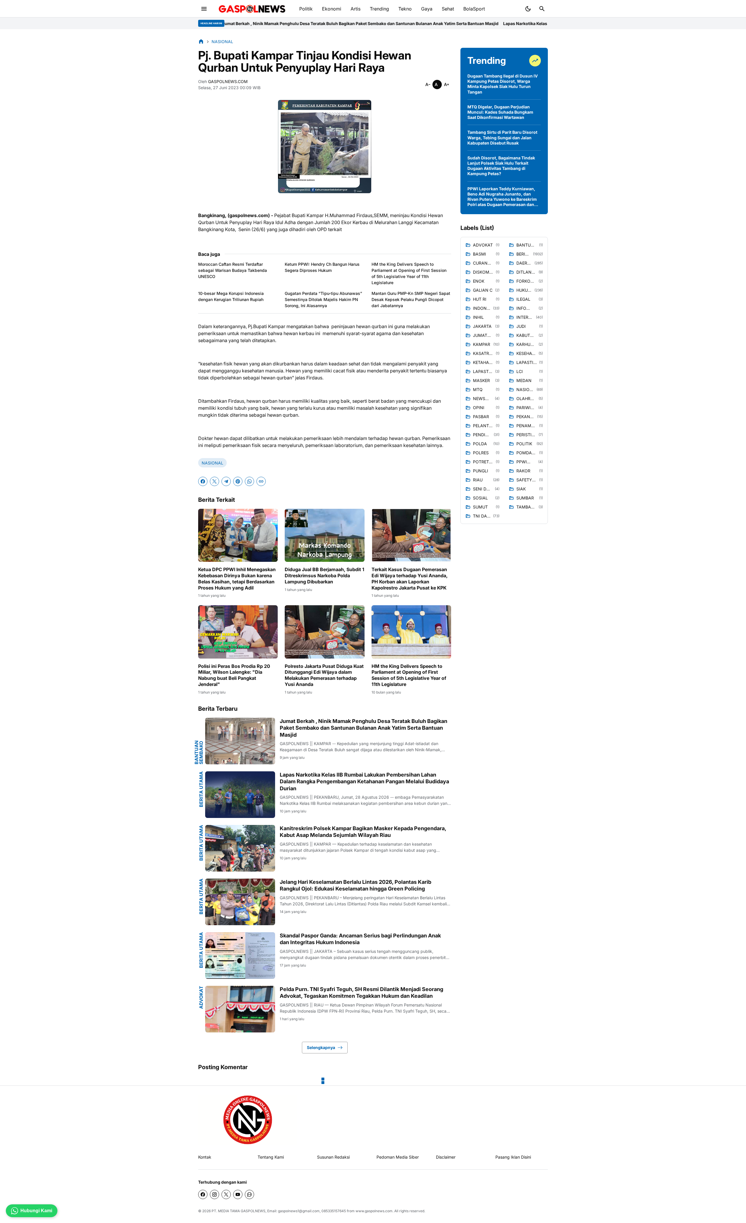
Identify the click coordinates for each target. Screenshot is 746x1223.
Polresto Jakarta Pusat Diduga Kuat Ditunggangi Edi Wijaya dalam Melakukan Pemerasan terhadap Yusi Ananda (324, 675)
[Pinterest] (237, 481)
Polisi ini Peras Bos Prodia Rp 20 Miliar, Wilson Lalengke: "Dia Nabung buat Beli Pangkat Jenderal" (234, 675)
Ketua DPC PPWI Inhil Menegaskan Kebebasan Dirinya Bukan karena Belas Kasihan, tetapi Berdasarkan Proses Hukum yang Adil (237, 578)
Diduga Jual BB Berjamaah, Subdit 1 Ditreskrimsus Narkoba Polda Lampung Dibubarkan (324, 575)
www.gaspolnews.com (374, 1211)
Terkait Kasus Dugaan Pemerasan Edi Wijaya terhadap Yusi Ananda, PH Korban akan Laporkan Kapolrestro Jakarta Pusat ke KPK (410, 578)
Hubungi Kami (36, 1210)
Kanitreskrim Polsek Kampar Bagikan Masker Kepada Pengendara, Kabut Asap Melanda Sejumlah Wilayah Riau (363, 831)
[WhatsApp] (249, 481)
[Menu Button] (204, 9)
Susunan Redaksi (333, 1157)
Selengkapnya (321, 1047)
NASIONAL (212, 462)
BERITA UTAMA (201, 789)
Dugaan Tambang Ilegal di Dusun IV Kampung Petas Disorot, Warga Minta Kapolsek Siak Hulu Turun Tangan (502, 83)
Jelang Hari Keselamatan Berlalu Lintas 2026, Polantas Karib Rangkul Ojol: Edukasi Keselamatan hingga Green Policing (355, 885)
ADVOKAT (201, 997)
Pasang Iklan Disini (513, 1157)
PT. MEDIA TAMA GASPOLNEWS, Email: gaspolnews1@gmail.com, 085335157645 (279, 1211)
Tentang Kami (271, 1157)
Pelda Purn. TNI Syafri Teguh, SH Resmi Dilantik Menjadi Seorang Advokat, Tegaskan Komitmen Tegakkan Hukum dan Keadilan (361, 992)
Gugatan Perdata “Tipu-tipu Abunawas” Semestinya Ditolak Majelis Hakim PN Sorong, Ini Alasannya (323, 299)
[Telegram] (226, 481)
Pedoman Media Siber (397, 1157)
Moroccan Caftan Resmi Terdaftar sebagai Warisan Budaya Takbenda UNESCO (232, 270)
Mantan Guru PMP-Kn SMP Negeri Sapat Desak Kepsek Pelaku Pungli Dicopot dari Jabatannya (411, 299)
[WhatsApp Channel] (249, 1194)
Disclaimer (445, 1157)
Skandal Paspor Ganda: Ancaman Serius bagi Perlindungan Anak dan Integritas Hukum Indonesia (360, 938)
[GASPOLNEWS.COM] (252, 8)
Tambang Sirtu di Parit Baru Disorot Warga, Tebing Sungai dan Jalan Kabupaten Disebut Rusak (502, 137)
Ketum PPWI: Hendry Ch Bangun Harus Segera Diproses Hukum (322, 267)
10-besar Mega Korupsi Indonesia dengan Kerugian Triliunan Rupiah (231, 296)
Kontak (204, 1157)
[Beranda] (201, 41)
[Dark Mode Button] (528, 9)
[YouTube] (237, 1194)
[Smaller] (427, 84)
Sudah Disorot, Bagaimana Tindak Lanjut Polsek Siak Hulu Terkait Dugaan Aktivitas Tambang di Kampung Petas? (501, 165)
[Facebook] (202, 481)
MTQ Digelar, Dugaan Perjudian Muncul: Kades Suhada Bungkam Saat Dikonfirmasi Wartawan (500, 112)
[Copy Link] (261, 481)
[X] (214, 481)
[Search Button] (542, 9)
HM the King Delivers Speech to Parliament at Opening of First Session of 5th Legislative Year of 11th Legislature (409, 273)
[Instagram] (214, 1194)
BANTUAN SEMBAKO (198, 752)
